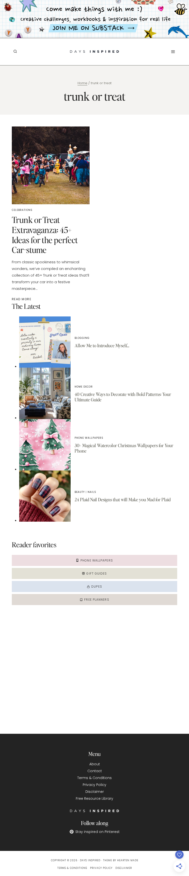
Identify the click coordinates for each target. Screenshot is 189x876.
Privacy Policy (94, 784)
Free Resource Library (94, 798)
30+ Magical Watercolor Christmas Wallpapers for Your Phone (124, 448)
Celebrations (22, 210)
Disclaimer (94, 791)
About (94, 764)
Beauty (80, 492)
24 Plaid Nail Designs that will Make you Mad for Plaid (123, 499)
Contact (94, 770)
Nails (92, 492)
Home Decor (84, 387)
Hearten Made (127, 860)
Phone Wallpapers (89, 438)
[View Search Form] (15, 51)
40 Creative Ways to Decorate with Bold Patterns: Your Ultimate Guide (123, 396)
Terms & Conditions (94, 777)
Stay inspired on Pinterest (97, 831)
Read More (22, 299)
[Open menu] (173, 51)
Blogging (82, 338)
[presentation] (45, 342)
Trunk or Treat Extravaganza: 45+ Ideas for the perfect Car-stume (45, 234)
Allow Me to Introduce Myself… (102, 345)
